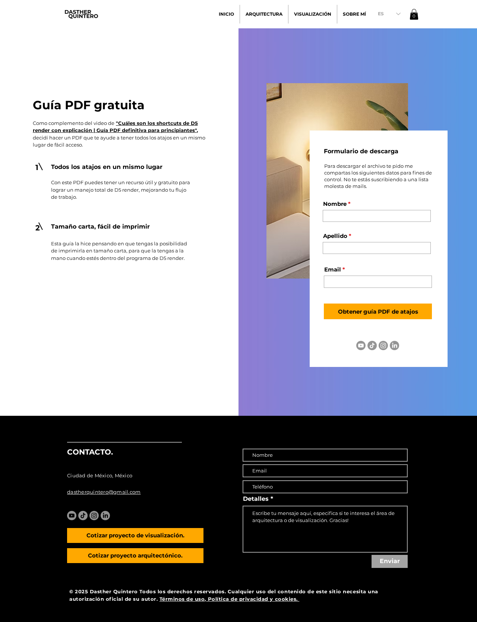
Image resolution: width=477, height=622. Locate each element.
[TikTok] (372, 345)
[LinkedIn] (394, 345)
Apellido (335, 236)
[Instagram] (383, 345)
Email (332, 269)
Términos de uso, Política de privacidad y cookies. (229, 599)
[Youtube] (361, 345)
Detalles (256, 499)
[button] (414, 14)
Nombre (335, 204)
